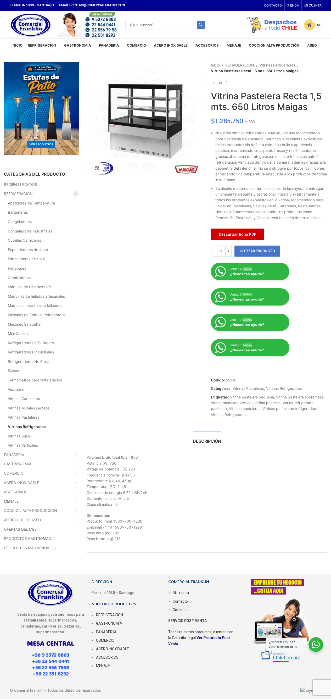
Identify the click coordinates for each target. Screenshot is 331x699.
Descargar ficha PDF (237, 234)
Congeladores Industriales (30, 231)
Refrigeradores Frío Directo (31, 343)
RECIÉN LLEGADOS (20, 184)
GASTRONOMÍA (109, 623)
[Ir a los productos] (220, 82)
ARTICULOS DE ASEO (22, 520)
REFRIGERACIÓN (109, 615)
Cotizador (181, 610)
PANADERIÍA (106, 632)
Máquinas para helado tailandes (35, 305)
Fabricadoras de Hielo (26, 259)
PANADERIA (14, 454)
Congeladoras (20, 221)
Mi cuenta (181, 593)
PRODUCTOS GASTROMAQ (27, 538)
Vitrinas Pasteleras (23, 417)
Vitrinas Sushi (19, 436)
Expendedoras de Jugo (28, 249)
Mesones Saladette (24, 324)
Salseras (15, 370)
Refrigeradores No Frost (28, 361)
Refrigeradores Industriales (31, 352)
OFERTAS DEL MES (20, 529)
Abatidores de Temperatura (31, 203)
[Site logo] (31, 24)
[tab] (207, 439)
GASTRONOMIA (17, 464)
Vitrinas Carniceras (24, 398)
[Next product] (226, 82)
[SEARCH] (201, 25)
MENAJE (11, 501)
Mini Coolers (18, 333)
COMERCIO (14, 473)
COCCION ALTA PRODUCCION (30, 510)
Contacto (180, 601)
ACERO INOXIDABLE (21, 482)
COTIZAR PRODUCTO (257, 251)
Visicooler (16, 389)
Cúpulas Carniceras (24, 240)
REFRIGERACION (18, 193)
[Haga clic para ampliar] (97, 168)
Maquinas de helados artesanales (36, 296)
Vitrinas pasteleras (244, 408)
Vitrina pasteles (267, 403)
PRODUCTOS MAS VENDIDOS (30, 548)
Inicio (215, 65)
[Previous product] (214, 82)
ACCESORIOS (15, 492)
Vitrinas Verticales (23, 445)
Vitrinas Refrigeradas (27, 426)
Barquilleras (18, 212)
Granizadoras (19, 277)
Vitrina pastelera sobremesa (300, 397)
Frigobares (17, 268)
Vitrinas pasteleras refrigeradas (289, 408)
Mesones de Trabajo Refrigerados (36, 315)
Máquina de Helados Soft (29, 287)
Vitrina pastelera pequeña (252, 397)
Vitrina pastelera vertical (231, 403)
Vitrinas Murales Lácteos (28, 408)
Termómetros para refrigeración (35, 380)
